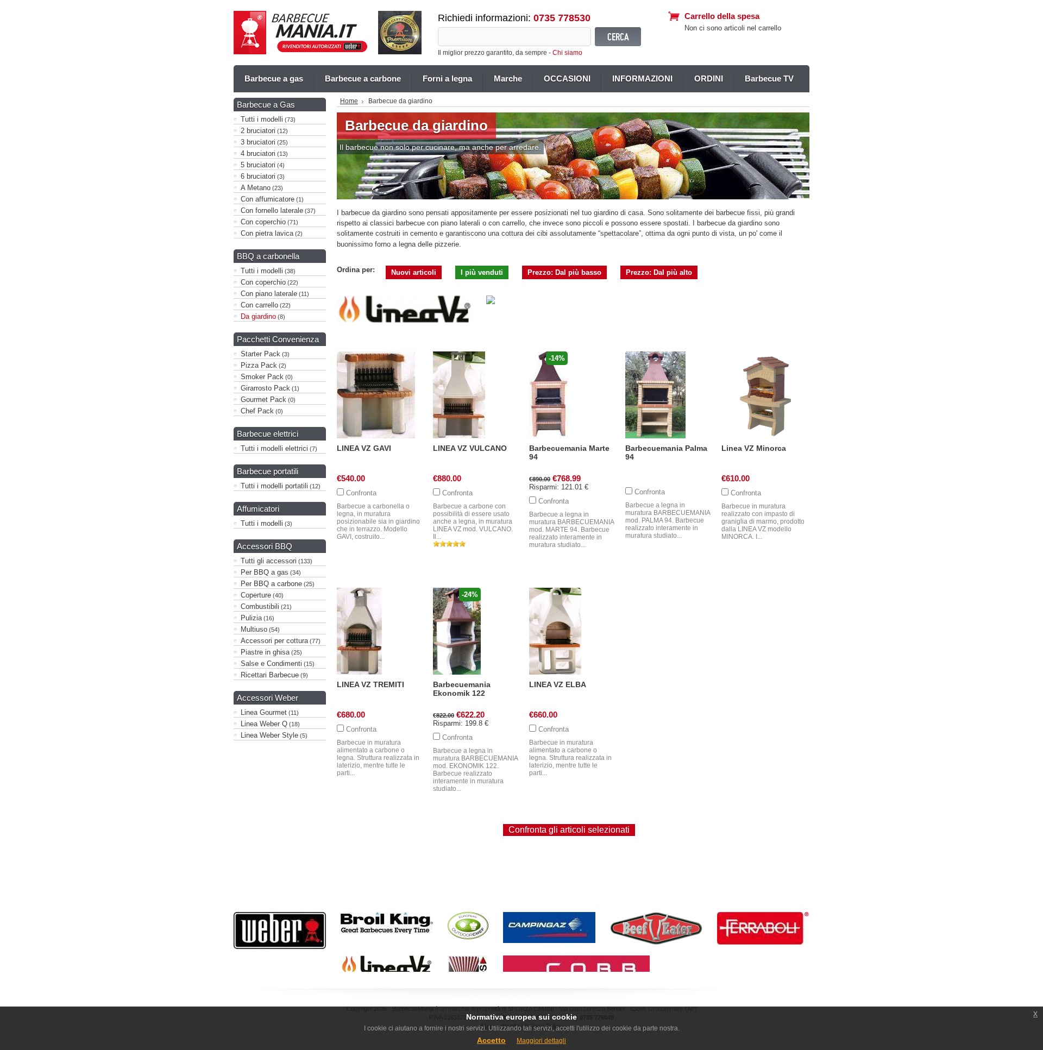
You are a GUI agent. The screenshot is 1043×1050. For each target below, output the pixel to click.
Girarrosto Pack (265, 388)
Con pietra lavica (267, 233)
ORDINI (708, 78)
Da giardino (258, 316)
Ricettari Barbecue (270, 675)
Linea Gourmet (264, 712)
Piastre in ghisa (265, 652)
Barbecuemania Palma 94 (666, 452)
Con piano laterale (269, 294)
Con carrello (259, 305)
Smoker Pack (262, 377)
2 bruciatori (258, 131)
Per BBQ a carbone (271, 584)
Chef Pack (257, 411)
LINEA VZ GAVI (364, 448)
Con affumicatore (267, 199)
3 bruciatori (258, 142)
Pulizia (251, 618)
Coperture (256, 595)
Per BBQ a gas (264, 572)
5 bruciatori (258, 165)
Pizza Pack (259, 365)
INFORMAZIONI (642, 78)
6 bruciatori (258, 176)
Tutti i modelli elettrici (274, 448)
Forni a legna (447, 78)
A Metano (256, 188)
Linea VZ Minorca (753, 448)
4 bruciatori (258, 153)
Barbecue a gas (273, 78)
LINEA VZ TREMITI (370, 684)
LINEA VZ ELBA (557, 684)
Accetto (491, 1040)
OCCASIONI (567, 78)
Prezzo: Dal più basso (564, 272)
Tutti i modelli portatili (274, 486)
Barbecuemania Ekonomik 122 (462, 688)
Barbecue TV (769, 78)
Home (349, 101)
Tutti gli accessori (269, 561)
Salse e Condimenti (271, 663)
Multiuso (254, 629)
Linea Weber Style (269, 735)
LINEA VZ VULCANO (470, 448)
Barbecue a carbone (363, 78)
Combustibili (260, 606)
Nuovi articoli (413, 272)
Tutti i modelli (262, 119)
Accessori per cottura (274, 641)
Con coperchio (263, 222)
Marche (508, 78)
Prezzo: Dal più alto (659, 272)
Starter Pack (260, 354)
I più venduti (482, 272)
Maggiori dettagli (541, 1041)
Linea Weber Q (264, 724)
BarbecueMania (300, 32)
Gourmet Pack (263, 399)
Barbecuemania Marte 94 (569, 452)
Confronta (361, 493)
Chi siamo (567, 52)
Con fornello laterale (272, 210)
